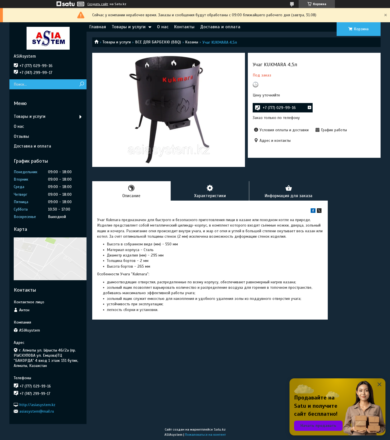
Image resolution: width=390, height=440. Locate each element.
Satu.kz (220, 429)
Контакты (184, 27)
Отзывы (21, 136)
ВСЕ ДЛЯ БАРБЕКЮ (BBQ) (158, 42)
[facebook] (313, 211)
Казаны (191, 42)
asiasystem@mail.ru (36, 411)
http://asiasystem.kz (37, 404)
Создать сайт (97, 4)
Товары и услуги (129, 27)
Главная (97, 27)
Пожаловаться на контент (205, 435)
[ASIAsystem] (48, 38)
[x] (319, 211)
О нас (162, 27)
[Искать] (82, 84)
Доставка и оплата (220, 27)
